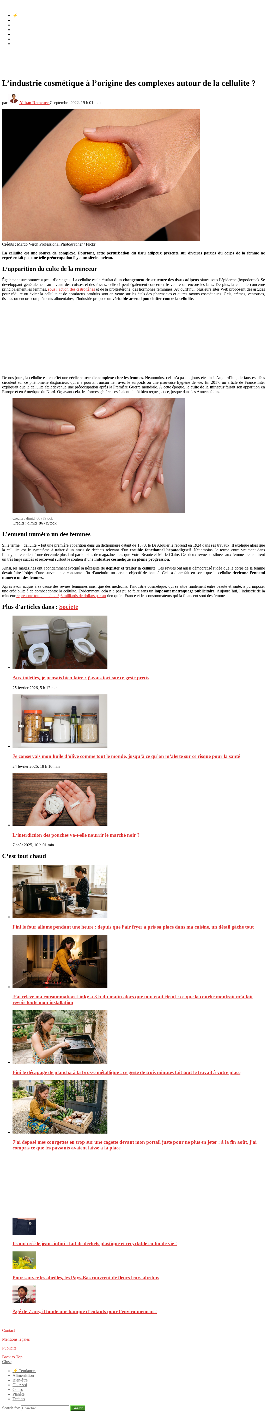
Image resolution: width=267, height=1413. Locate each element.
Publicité (9, 1348)
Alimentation (23, 20)
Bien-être (20, 25)
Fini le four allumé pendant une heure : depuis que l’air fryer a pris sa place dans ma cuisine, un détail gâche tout (133, 927)
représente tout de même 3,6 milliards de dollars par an (61, 595)
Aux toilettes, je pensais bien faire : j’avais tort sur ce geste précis (81, 677)
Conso (18, 34)
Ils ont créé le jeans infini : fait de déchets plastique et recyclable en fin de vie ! (95, 1243)
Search (77, 1408)
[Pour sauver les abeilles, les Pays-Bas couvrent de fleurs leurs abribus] (139, 1260)
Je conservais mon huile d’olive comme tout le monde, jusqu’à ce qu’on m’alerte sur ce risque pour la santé (126, 756)
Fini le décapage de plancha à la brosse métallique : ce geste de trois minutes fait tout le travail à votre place (126, 1072)
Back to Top (12, 1357)
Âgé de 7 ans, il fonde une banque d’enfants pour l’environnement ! (85, 1311)
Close (6, 1361)
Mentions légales (16, 1339)
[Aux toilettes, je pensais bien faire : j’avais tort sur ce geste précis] (139, 643)
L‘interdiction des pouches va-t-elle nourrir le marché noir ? (76, 835)
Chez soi (20, 29)
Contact (8, 1330)
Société (68, 606)
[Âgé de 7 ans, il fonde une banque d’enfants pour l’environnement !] (139, 1295)
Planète (19, 39)
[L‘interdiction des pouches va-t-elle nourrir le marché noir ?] (139, 800)
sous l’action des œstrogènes (71, 289)
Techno (19, 43)
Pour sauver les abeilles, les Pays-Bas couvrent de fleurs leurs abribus (86, 1277)
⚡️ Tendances (24, 15)
